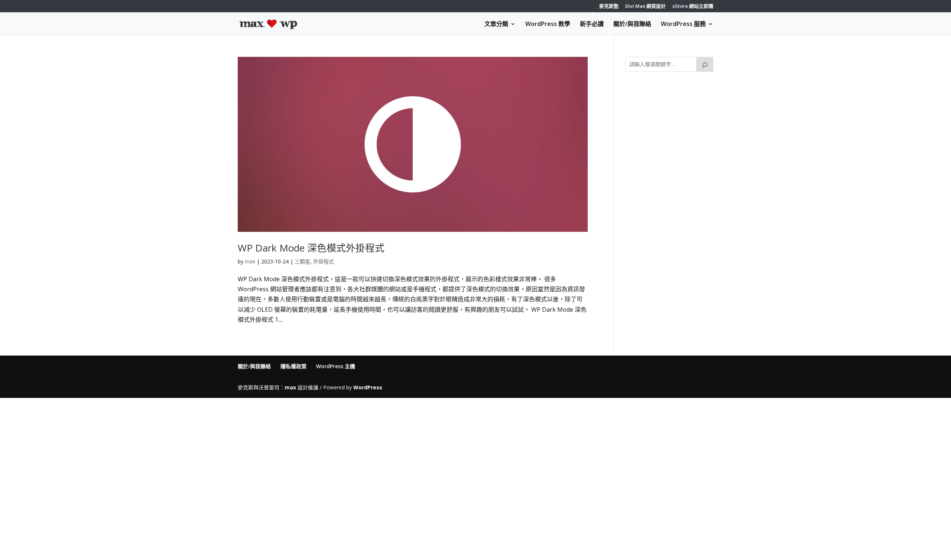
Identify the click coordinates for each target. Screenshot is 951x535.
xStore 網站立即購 (692, 6)
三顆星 (302, 261)
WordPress (367, 387)
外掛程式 (323, 261)
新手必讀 (592, 24)
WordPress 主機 (335, 366)
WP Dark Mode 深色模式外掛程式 (311, 247)
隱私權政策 (293, 366)
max (250, 261)
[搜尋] (704, 64)
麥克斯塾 (609, 6)
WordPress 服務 (683, 24)
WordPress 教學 (547, 24)
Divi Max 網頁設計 (645, 6)
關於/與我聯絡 (632, 24)
